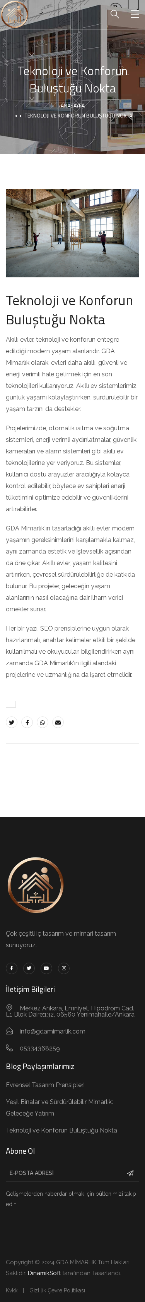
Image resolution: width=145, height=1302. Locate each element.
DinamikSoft (44, 1273)
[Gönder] (130, 1173)
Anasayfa (73, 105)
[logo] (14, 14)
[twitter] (29, 968)
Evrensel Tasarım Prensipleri (45, 1085)
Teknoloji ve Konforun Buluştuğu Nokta (61, 1130)
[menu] (135, 14)
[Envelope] (58, 722)
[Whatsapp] (42, 722)
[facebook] (11, 968)
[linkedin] (46, 968)
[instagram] (64, 968)
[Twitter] (11, 722)
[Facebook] (27, 722)
